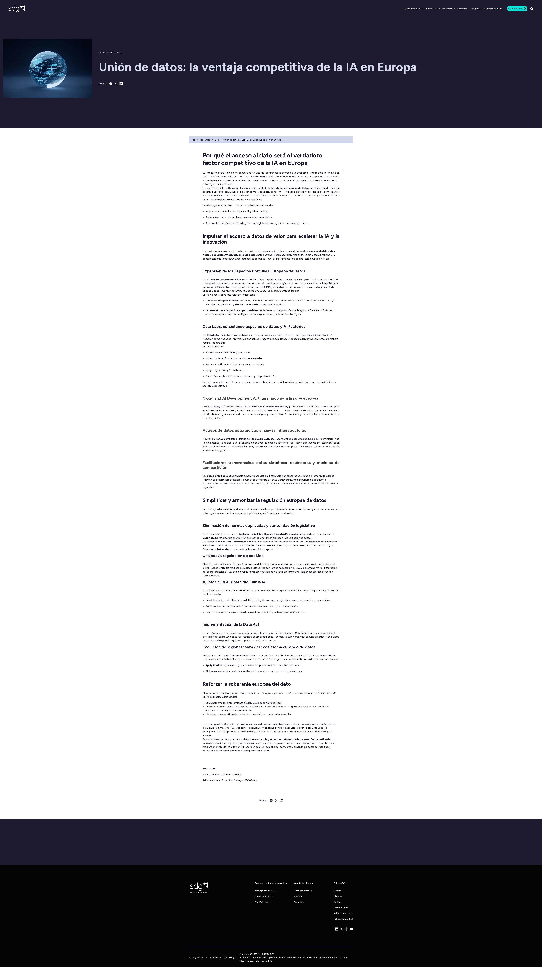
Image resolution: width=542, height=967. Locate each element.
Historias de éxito (493, 8)
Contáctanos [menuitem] (261, 901)
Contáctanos (515, 8)
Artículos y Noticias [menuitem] (303, 890)
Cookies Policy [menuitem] (213, 957)
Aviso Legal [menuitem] (230, 957)
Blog (217, 139)
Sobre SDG (431, 8)
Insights (475, 8)
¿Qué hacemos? (413, 8)
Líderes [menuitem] (337, 890)
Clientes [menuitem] (338, 896)
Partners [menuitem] (338, 901)
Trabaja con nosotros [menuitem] (266, 890)
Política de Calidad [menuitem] (343, 913)
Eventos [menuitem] (298, 896)
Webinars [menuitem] (299, 901)
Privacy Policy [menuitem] (196, 957)
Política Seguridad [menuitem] (343, 918)
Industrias (447, 8)
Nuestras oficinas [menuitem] (263, 896)
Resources (204, 139)
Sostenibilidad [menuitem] (341, 907)
